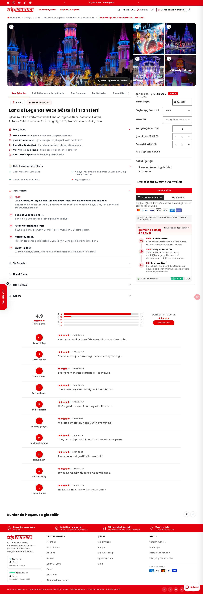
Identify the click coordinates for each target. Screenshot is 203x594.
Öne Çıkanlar (19, 93)
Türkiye (27, 17)
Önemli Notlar (121, 93)
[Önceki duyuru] (65, 3)
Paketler (141, 119)
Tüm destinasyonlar (57, 580)
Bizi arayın (154, 547)
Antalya (51, 552)
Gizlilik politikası (77, 589)
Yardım (144, 9)
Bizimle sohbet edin (159, 552)
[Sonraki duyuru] (138, 3)
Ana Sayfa (15, 17)
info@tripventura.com (161, 558)
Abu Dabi (52, 574)
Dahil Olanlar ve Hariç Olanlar (49, 93)
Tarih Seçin (143, 101)
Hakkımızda (104, 542)
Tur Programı (78, 93)
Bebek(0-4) (146, 144)
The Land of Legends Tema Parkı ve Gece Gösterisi (69, 17)
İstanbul (51, 542)
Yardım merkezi (157, 542)
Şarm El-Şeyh (54, 563)
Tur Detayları (99, 93)
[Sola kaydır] (186, 514)
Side (38, 17)
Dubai (50, 569)
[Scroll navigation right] (128, 93)
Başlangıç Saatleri (147, 110)
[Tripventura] (19, 537)
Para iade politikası (96, 589)
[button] (119, 10)
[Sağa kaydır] (193, 514)
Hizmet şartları (113, 589)
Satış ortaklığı (105, 552)
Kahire (50, 558)
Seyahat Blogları (69, 9)
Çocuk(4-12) (147, 136)
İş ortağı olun (105, 558)
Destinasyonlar (47, 9)
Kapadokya (53, 547)
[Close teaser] (7, 283)
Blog (100, 563)
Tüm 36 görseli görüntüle (114, 80)
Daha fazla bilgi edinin (175, 228)
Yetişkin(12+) (147, 128)
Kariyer (102, 547)
